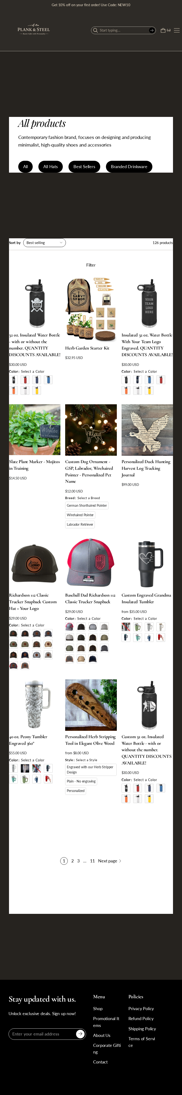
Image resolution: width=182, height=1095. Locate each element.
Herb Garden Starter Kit (87, 348)
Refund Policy (141, 1018)
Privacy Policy (141, 1008)
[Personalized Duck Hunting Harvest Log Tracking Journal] (147, 430)
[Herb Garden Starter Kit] (91, 310)
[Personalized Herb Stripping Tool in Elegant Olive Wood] (91, 705)
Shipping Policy (142, 1028)
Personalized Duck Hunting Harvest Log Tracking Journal (146, 468)
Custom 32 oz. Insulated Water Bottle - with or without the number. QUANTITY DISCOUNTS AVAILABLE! (147, 750)
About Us (101, 1035)
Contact (100, 1061)
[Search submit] (152, 30)
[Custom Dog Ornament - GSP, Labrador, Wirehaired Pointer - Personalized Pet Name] (91, 430)
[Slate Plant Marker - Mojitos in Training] (34, 430)
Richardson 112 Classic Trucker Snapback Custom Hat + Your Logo (32, 601)
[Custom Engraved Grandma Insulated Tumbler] (147, 563)
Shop (97, 1008)
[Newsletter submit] (80, 1034)
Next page (107, 860)
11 (92, 860)
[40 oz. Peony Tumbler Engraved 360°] (34, 705)
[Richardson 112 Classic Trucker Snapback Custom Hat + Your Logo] (34, 563)
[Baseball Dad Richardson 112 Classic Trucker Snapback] (91, 563)
